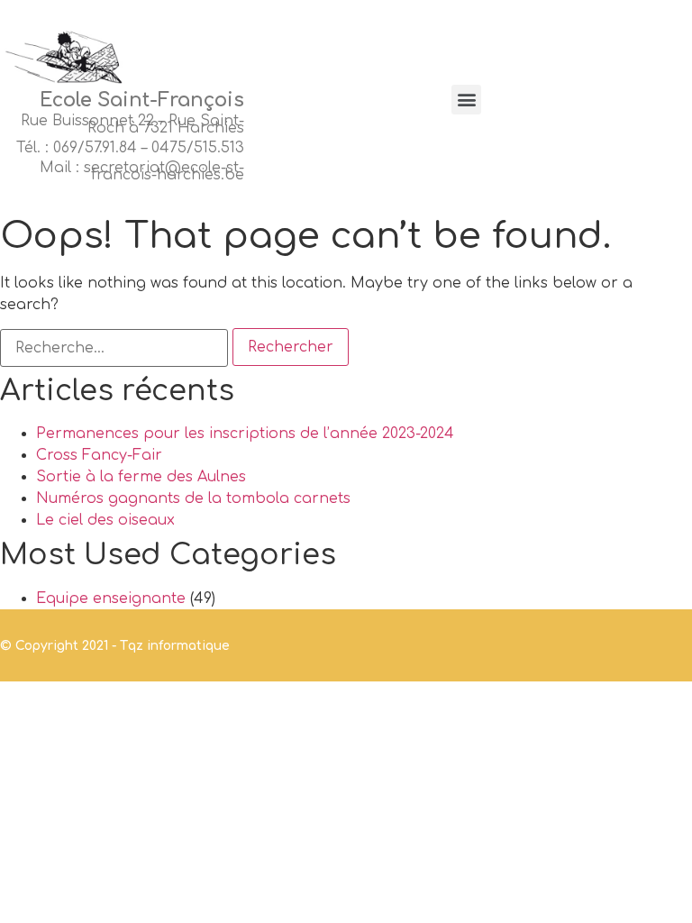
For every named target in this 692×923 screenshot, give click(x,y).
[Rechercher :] (114, 348)
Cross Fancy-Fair (99, 455)
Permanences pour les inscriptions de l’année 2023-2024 (245, 433)
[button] (466, 99)
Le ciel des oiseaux (105, 520)
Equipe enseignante (111, 598)
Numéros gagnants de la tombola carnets (193, 498)
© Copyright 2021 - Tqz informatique (115, 646)
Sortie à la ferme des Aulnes (141, 477)
